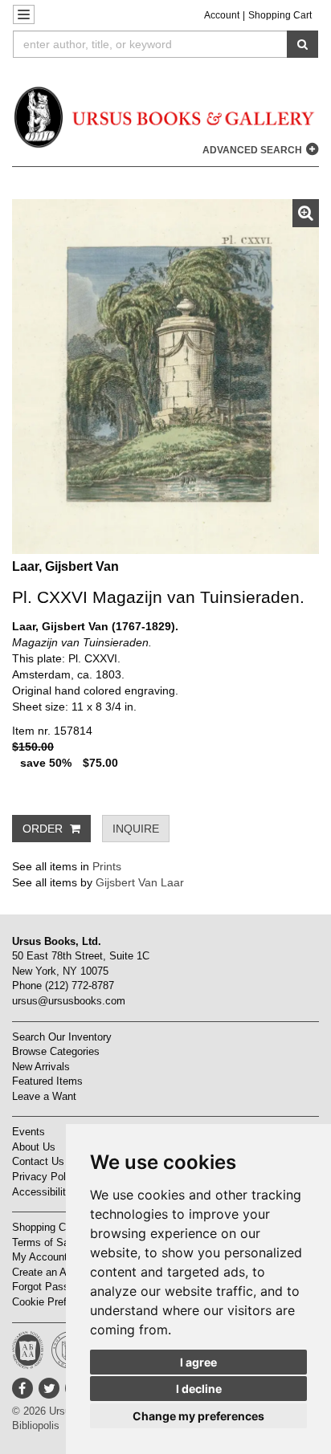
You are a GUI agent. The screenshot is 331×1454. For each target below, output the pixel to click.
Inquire (135, 828)
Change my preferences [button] (198, 1416)
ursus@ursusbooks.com (68, 1001)
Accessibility (42, 1192)
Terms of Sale (44, 1242)
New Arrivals (41, 1067)
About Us (33, 1147)
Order (44, 828)
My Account (39, 1257)
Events (28, 1132)
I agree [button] (198, 1362)
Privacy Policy (46, 1177)
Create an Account (55, 1272)
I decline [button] (199, 1388)
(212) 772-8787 (79, 986)
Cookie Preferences (58, 1302)
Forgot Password (51, 1287)
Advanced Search (253, 150)
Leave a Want (44, 1096)
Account (221, 15)
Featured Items (47, 1081)
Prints (106, 866)
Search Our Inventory (62, 1037)
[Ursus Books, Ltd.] (165, 117)
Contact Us (38, 1161)
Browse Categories (56, 1051)
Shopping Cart (280, 15)
